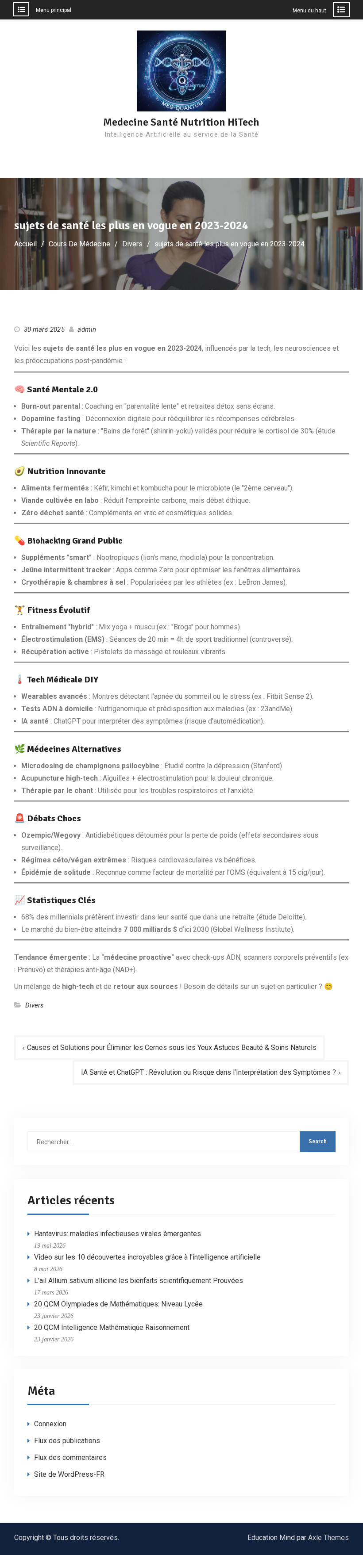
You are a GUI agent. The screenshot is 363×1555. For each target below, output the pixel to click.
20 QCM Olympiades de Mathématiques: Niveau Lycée (118, 1304)
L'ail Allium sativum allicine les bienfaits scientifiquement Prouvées (138, 1280)
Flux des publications (67, 1440)
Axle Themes (328, 1537)
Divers (34, 1005)
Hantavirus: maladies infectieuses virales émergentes (117, 1233)
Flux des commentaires (70, 1457)
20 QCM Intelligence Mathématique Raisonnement (111, 1327)
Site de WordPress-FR (69, 1474)
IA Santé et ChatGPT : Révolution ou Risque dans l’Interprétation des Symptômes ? (208, 1072)
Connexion (50, 1424)
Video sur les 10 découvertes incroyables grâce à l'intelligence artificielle (147, 1257)
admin (86, 329)
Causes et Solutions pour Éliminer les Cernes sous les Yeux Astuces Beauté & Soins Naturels (172, 1047)
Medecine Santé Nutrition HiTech (181, 122)
